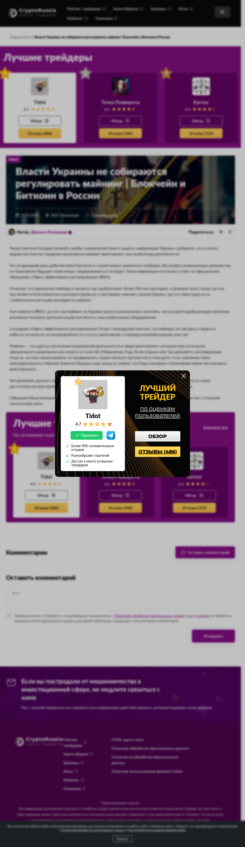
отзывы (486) (158, 452)
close (184, 376)
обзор (157, 436)
